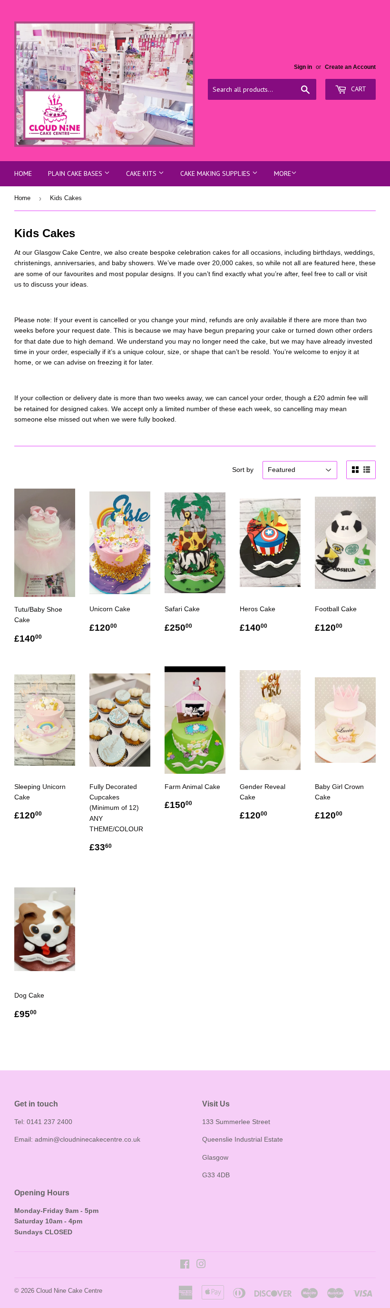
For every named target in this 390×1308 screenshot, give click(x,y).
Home (23, 173)
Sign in (303, 67)
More (282, 173)
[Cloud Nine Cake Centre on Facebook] (185, 1265)
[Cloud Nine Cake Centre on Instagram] (201, 1265)
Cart (357, 89)
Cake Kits (142, 173)
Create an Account (350, 67)
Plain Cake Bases (76, 173)
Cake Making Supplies (216, 173)
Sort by (243, 469)
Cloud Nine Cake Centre (69, 1290)
